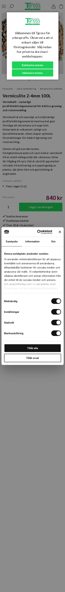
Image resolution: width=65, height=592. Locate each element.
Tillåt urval (32, 358)
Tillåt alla (32, 348)
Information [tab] (32, 241)
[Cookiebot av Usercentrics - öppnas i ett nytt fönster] (38, 232)
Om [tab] (53, 241)
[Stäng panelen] (60, 232)
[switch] (56, 312)
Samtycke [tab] (12, 241)
